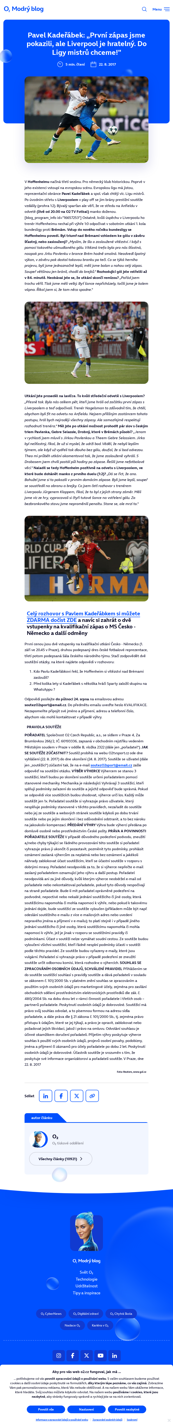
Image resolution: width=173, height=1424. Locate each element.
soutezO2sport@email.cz (111, 765)
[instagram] (58, 1356)
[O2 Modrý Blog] (24, 9)
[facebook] (61, 1096)
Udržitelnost (86, 1286)
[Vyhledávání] (144, 9)
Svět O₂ (86, 1272)
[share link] (92, 1096)
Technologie (87, 1279)
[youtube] (100, 1356)
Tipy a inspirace (86, 1293)
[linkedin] (45, 1096)
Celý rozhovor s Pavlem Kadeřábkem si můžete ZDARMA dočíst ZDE (83, 617)
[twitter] (76, 1096)
